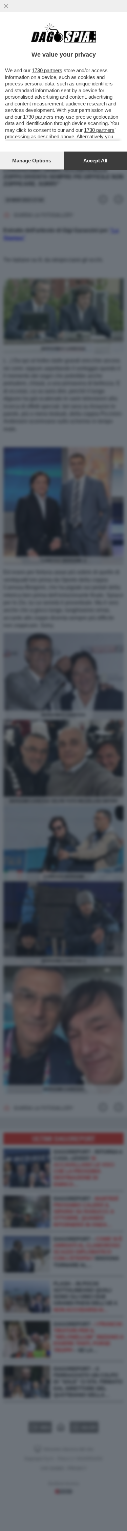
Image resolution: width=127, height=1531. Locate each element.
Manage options (31, 160)
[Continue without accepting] (6, 6)
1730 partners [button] (47, 70)
